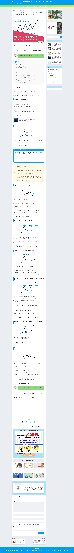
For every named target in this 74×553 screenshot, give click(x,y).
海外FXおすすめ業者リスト (50, 1)
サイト (14, 520)
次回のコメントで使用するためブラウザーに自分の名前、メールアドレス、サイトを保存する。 (28, 524)
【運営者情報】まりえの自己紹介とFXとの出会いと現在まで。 (47, 550)
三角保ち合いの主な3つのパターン (21, 66)
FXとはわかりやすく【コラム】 (53, 69)
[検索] (61, 37)
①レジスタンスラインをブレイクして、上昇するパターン (24, 72)
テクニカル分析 (41, 426)
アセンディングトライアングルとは (21, 67)
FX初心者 (36, 426)
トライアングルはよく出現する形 (20, 82)
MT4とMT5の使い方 (42, 1)
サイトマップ (59, 550)
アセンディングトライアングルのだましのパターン (23, 77)
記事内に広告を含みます (28, 45)
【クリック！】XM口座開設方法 (28, 455)
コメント (15, 501)
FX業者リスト (36, 1)
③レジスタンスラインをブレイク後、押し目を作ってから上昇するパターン (27, 75)
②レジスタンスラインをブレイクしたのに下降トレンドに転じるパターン (26, 80)
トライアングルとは (18, 64)
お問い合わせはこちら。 (64, 550)
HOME (37, 548)
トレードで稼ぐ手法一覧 (40, 424)
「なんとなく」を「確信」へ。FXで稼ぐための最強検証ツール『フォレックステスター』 (37, 6)
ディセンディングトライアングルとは (21, 68)
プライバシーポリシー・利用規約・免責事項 (30, 550)
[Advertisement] (28, 408)
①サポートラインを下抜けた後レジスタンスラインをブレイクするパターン (27, 79)
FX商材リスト (50, 71)
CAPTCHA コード (16, 528)
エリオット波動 (24, 114)
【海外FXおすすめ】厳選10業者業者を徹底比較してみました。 (15, 550)
